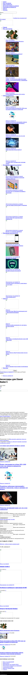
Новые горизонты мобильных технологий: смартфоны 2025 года (15, 178)
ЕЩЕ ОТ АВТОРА (20, 445)
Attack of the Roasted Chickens (9, 608)
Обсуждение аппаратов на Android (11, 6)
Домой (1, 372)
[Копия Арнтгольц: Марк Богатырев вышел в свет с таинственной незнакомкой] (12, 308)
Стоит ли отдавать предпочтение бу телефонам (16, 205)
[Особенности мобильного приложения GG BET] (11, 583)
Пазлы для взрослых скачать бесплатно (15, 41)
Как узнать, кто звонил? (11, 258)
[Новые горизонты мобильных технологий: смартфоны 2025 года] (12, 175)
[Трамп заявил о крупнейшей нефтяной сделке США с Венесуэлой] (12, 336)
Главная (4, 2)
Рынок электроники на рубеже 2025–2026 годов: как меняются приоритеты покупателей (16, 109)
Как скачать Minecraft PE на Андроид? (14, 54)
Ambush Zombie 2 (5, 566)
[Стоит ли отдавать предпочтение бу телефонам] (12, 202)
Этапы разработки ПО (11, 297)
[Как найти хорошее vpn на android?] (12, 268)
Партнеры (5, 10)
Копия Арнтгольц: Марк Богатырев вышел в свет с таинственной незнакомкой (16, 312)
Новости (5, 8)
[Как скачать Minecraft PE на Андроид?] (12, 51)
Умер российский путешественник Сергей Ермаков (17, 366)
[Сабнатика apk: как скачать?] (12, 64)
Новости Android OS (7, 4)
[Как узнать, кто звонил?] (12, 255)
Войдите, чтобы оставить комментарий (9, 544)
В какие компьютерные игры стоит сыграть (15, 94)
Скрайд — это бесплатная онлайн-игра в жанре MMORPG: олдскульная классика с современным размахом (16, 80)
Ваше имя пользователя (19, 515)
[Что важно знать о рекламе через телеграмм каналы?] (12, 159)
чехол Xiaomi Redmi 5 (5, 416)
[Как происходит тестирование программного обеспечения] (12, 188)
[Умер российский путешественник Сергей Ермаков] (12, 364)
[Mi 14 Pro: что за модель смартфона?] (12, 229)
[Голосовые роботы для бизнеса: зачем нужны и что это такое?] (12, 280)
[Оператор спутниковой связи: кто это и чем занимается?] (12, 133)
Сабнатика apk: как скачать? (12, 66)
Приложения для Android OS (9, 7)
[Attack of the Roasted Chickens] (11, 604)
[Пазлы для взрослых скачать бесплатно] (12, 38)
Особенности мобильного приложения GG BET (13, 587)
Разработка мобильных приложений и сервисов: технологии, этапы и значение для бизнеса (16, 122)
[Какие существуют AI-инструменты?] (12, 147)
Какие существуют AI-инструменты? (14, 149)
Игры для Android (7, 3)
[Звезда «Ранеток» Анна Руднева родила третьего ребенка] (12, 350)
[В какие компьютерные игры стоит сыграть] (12, 91)
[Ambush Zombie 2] (11, 562)
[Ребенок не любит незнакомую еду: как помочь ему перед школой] (12, 322)
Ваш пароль (16, 516)
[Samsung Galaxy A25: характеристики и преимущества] (12, 215)
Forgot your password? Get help (7, 519)
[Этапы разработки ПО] (12, 294)
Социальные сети (8, 667)
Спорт (5, 669)
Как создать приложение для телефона (14, 245)
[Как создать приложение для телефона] (12, 243)
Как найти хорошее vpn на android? (13, 270)
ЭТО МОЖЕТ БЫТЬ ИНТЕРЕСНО (8, 445)
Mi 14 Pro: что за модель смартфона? (14, 231)
